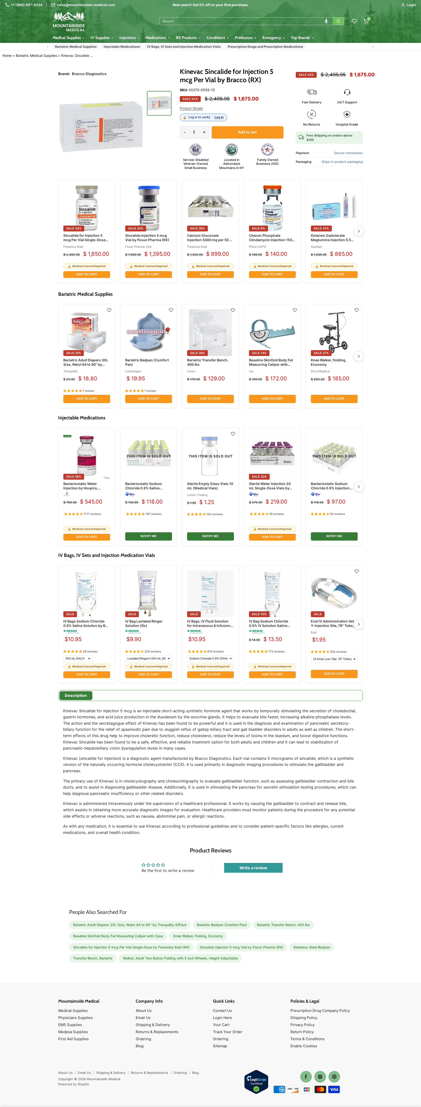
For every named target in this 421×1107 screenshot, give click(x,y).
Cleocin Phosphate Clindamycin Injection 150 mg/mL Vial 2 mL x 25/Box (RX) (270, 242)
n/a (251, 371)
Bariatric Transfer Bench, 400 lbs (283, 925)
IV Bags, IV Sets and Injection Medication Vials (183, 47)
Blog (140, 1046)
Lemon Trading (197, 495)
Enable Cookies (303, 1046)
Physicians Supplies (75, 1017)
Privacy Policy (302, 1024)
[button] (326, 21)
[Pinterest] (334, 1077)
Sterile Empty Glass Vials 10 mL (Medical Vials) (210, 486)
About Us (144, 1010)
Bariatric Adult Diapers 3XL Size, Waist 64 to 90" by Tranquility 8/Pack (85, 364)
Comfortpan (133, 371)
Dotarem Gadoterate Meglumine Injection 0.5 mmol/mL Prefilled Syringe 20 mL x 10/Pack (333, 242)
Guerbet (316, 246)
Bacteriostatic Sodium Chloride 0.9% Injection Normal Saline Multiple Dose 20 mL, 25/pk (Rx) (334, 490)
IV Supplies (101, 37)
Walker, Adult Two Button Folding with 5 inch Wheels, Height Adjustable (180, 958)
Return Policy (302, 1031)
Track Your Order (227, 1031)
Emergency (272, 37)
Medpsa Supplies (73, 1031)
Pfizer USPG (257, 246)
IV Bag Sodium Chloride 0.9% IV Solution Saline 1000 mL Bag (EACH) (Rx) (270, 625)
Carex (191, 371)
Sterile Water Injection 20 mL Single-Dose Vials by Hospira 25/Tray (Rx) (270, 488)
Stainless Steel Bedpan (311, 947)
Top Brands (301, 37)
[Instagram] (320, 1077)
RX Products (187, 37)
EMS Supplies (70, 1024)
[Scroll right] (373, 46)
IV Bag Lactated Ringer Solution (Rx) (144, 623)
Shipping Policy (303, 1017)
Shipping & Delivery (153, 1024)
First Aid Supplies (73, 1039)
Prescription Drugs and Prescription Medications (265, 47)
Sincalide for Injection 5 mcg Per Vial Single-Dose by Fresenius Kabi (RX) (84, 239)
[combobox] (246, 21)
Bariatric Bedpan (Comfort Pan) (222, 925)
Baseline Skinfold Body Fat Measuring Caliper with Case (271, 364)
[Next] (359, 231)
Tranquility (70, 371)
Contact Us (222, 1010)
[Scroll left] (48, 46)
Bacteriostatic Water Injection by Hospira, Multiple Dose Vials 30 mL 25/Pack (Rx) (84, 490)
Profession (244, 37)
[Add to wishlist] (109, 310)
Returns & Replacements (157, 1031)
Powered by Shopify (73, 1084)
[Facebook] (306, 1077)
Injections (128, 37)
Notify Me (149, 536)
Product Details (191, 108)
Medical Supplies (67, 37)
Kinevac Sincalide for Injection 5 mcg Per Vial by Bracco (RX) (77, 55)
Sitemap (220, 1046)
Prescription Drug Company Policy (320, 1010)
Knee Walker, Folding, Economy (198, 936)
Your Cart (221, 1024)
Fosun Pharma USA (138, 246)
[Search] (338, 21)
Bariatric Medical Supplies (75, 47)
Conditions (216, 37)
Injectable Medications (122, 47)
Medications (156, 37)
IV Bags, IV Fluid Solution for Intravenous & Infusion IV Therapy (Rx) (208, 625)
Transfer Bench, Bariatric (93, 958)
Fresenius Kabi (73, 246)
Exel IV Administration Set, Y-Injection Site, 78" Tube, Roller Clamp (333, 625)
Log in (219, 117)
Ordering (143, 1039)
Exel (313, 632)
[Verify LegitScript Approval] (256, 1082)
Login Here (222, 1017)
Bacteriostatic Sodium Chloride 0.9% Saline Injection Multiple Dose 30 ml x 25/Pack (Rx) (147, 490)
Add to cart (86, 274)
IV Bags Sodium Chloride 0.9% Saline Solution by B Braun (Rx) (84, 625)
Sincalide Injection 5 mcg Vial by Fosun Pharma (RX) (147, 237)
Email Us (143, 1017)
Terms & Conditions (307, 1039)
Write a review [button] (253, 867)
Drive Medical (320, 371)
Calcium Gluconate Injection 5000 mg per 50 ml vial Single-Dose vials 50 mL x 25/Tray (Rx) (210, 242)
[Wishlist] (354, 21)
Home (7, 55)
